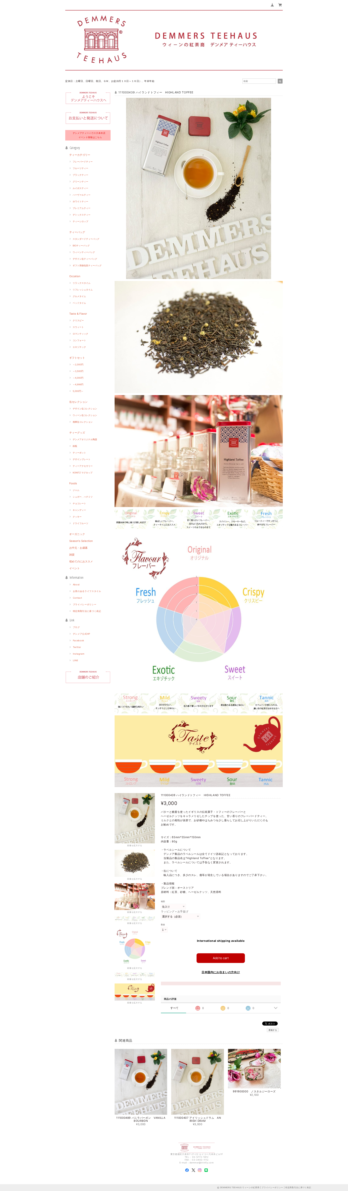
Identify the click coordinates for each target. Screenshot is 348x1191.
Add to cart (221, 958)
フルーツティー (80, 168)
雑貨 (72, 554)
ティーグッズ (77, 432)
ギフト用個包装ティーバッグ (87, 265)
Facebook (78, 640)
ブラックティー (80, 175)
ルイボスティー (80, 188)
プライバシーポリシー (84, 604)
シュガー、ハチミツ (83, 496)
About (76, 584)
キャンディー (79, 510)
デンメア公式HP (81, 633)
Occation (74, 276)
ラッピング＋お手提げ (174, 911)
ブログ (76, 627)
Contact (77, 597)
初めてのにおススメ (81, 561)
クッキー (77, 516)
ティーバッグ (77, 232)
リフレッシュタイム (83, 289)
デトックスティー (81, 214)
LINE (75, 660)
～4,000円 (78, 377)
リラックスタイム (81, 283)
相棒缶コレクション (83, 421)
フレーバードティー (83, 161)
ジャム (76, 490)
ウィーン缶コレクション (85, 415)
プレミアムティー (81, 208)
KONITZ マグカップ (82, 472)
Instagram (79, 653)
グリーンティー (80, 181)
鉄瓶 (75, 446)
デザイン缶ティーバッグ (85, 258)
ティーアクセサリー (83, 466)
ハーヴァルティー (81, 194)
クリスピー (78, 320)
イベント (74, 568)
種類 (163, 901)
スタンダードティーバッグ (86, 239)
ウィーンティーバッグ (84, 252)
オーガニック (77, 534)
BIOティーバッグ (81, 245)
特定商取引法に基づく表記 (87, 611)
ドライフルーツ (80, 523)
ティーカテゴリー (79, 154)
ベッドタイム (79, 303)
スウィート (78, 327)
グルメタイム (79, 296)
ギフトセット (77, 357)
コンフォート (79, 340)
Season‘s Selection (81, 540)
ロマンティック (80, 333)
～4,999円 (78, 384)
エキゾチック (79, 347)
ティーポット (79, 452)
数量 (163, 924)
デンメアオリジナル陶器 (85, 439)
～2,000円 (78, 364)
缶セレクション (78, 401)
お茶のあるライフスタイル (87, 591)
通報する (272, 1030)
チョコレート (79, 503)
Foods (73, 483)
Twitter (77, 647)
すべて (174, 1008)
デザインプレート (81, 459)
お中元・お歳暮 (78, 547)
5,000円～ (78, 391)
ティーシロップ (80, 221)
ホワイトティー (80, 201)
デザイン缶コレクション (85, 408)
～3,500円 (78, 371)
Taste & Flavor (78, 313)
